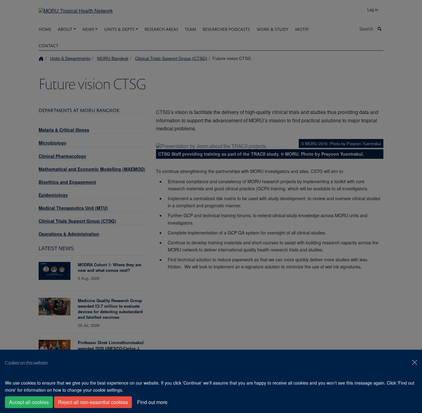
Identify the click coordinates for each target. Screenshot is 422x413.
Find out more (152, 402)
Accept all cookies (29, 402)
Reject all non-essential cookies (93, 402)
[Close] (415, 362)
